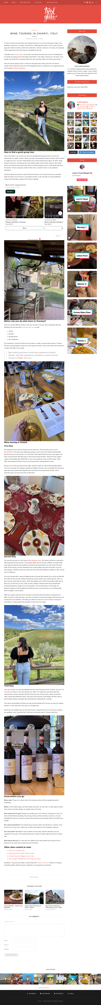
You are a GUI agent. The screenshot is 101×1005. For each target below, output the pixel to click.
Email (6, 945)
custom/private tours (28, 327)
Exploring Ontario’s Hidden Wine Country (21, 853)
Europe (34, 30)
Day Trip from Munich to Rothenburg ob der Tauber (54, 906)
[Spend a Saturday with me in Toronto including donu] (86, 145)
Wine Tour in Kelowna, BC (17, 850)
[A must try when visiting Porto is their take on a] (93, 123)
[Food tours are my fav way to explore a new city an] (70, 138)
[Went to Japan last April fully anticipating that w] (70, 145)
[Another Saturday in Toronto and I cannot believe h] (78, 145)
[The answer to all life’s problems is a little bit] (86, 123)
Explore (38, 2)
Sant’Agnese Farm (35, 560)
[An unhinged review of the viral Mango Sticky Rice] (70, 123)
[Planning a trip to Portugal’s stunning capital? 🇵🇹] (78, 123)
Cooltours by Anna (42, 862)
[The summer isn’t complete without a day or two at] (70, 115)
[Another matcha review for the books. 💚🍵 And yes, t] (78, 138)
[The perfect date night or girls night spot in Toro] (86, 130)
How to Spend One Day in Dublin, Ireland (33, 906)
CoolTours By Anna (18, 68)
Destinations (25, 2)
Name (6, 940)
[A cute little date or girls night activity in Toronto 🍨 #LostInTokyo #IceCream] (82, 199)
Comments (34, 877)
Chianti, (20, 358)
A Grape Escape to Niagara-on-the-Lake (21, 856)
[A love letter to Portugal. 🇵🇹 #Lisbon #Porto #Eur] (78, 130)
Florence (39, 355)
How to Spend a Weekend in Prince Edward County (25, 859)
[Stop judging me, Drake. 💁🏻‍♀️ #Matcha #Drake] (82, 284)
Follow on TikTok (82, 179)
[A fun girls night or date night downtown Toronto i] (86, 138)
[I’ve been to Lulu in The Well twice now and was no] (93, 145)
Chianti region (19, 54)
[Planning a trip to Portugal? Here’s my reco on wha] (78, 115)
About (14, 2)
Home (6, 2)
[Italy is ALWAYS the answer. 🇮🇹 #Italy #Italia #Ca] (70, 130)
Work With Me (52, 2)
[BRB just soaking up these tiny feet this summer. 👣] (86, 115)
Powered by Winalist (33, 239)
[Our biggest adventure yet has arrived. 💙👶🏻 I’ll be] (93, 138)
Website (6, 949)
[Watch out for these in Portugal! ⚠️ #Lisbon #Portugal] (82, 227)
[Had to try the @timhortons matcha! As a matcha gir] (93, 115)
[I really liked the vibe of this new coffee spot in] (93, 130)
